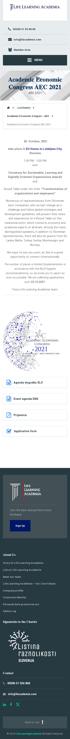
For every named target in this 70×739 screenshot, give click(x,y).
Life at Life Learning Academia (22, 569)
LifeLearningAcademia (28, 733)
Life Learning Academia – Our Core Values (29, 583)
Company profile (13, 590)
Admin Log (9, 611)
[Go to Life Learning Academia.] (8, 108)
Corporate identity (14, 597)
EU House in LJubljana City (43, 148)
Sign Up (20, 525)
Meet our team (12, 576)
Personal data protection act (21, 604)
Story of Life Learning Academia (23, 562)
